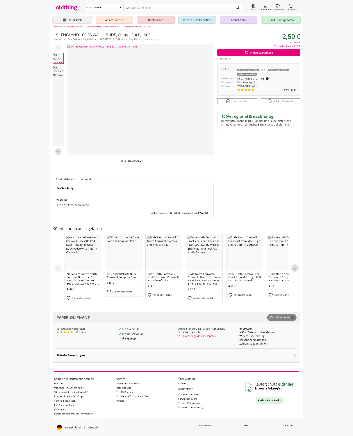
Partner (120, 400)
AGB (242, 332)
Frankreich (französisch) (190, 407)
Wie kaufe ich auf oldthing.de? (69, 387)
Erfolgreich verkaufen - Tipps (69, 396)
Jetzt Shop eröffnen (64, 405)
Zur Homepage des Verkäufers (197, 336)
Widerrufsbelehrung (252, 336)
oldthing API (60, 409)
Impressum (246, 328)
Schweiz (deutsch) (187, 398)
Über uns (59, 383)
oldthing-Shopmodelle (65, 400)
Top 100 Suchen (124, 392)
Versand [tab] (86, 179)
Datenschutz (287, 425)
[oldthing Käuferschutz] (269, 387)
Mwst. (297, 42)
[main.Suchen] (237, 7)
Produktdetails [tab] (65, 179)
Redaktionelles (123, 387)
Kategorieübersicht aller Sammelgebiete (75, 413)
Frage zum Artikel (240, 101)
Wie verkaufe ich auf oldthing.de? (71, 392)
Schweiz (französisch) (189, 403)
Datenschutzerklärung (261, 332)
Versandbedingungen (252, 340)
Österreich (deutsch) (188, 394)
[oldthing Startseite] (66, 7)
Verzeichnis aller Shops (128, 383)
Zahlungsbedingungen (253, 343)
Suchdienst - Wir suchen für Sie (132, 396)
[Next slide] (58, 151)
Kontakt (182, 383)
